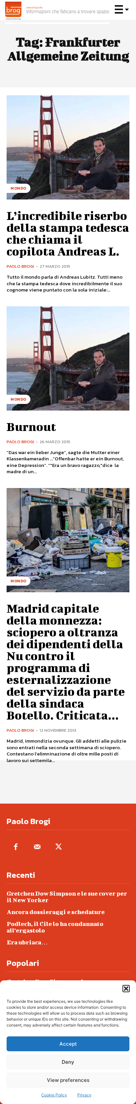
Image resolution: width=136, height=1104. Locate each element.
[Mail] (37, 847)
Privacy (84, 1094)
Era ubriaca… (27, 942)
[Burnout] (68, 358)
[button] (126, 988)
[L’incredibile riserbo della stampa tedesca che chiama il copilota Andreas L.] (68, 147)
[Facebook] (16, 847)
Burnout (31, 426)
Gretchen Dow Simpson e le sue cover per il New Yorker (67, 897)
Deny (68, 1062)
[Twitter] (59, 847)
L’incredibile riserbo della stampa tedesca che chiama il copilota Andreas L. (68, 233)
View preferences (68, 1080)
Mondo (18, 188)
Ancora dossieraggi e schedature (56, 911)
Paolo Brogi (20, 266)
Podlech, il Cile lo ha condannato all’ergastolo (55, 927)
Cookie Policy (54, 1094)
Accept (68, 1044)
